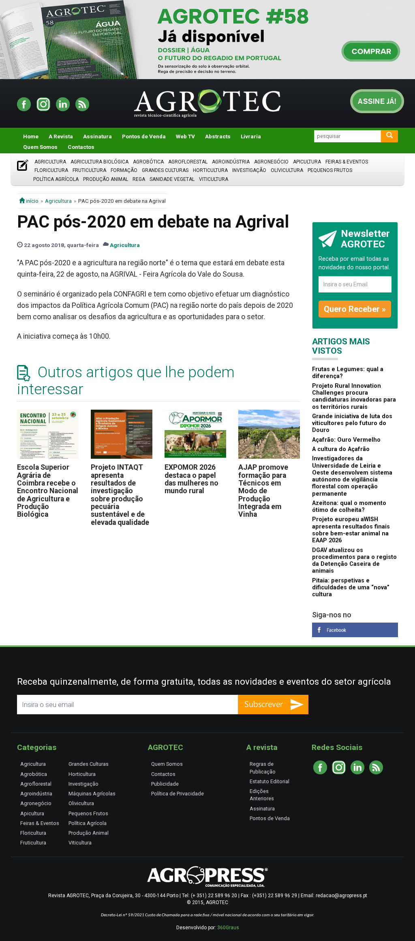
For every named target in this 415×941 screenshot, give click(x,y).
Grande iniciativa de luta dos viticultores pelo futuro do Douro (352, 423)
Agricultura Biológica (99, 162)
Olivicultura (287, 170)
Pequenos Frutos (330, 170)
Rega (139, 179)
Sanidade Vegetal (172, 179)
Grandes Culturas (165, 170)
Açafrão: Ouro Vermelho (346, 439)
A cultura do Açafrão (341, 449)
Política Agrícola (56, 179)
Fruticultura (89, 170)
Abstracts (218, 136)
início (32, 201)
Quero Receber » (355, 309)
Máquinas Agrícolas (92, 794)
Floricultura (51, 170)
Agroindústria (231, 162)
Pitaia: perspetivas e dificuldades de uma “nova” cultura (350, 587)
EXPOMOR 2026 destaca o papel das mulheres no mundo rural (191, 479)
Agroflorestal (188, 162)
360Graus (228, 927)
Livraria (251, 136)
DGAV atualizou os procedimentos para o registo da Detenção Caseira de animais (354, 561)
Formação (124, 170)
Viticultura (213, 179)
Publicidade (165, 784)
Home (31, 136)
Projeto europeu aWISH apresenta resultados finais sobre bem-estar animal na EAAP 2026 (351, 530)
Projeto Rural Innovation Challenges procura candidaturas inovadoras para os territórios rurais (354, 396)
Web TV (185, 136)
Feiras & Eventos (346, 162)
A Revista (61, 136)
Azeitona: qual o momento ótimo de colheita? (349, 506)
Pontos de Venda (144, 136)
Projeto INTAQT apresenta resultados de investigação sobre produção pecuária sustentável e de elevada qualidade (120, 494)
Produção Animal (105, 179)
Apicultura (307, 162)
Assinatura (97, 136)
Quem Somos (40, 147)
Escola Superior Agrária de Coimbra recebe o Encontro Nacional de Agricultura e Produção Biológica (47, 490)
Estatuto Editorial (269, 781)
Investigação (249, 170)
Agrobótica (148, 162)
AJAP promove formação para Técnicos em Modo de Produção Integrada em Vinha (263, 490)
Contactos (81, 147)
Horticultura (210, 170)
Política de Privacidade (177, 794)
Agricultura (50, 162)
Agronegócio (271, 162)
